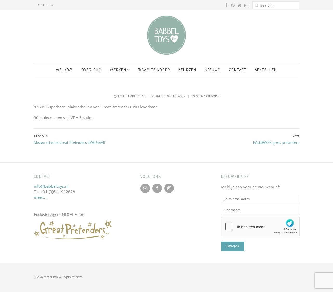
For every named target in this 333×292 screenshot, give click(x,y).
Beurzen (187, 70)
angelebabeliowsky (170, 96)
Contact (237, 70)
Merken (118, 70)
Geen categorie (207, 96)
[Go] (256, 5)
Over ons (91, 70)
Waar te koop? (154, 70)
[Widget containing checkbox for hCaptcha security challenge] (260, 226)
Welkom (64, 70)
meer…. (40, 197)
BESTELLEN (45, 5)
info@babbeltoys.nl (51, 186)
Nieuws (213, 70)
